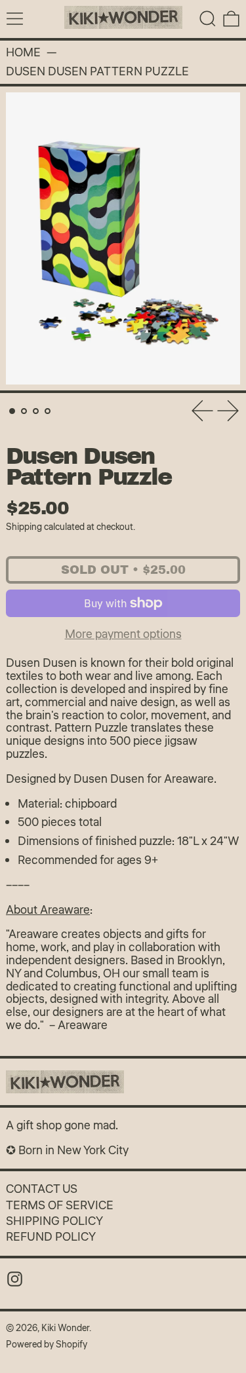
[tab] (12, 411)
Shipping (24, 527)
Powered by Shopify (46, 1344)
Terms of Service (59, 1205)
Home (23, 53)
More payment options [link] (123, 634)
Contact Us (41, 1188)
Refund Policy (51, 1236)
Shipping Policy (54, 1221)
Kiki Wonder (65, 1328)
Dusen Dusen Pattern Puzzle (97, 72)
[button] (207, 18)
